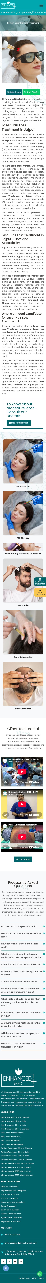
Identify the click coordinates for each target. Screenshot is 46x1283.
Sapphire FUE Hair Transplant (13, 1190)
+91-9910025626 (12, 1234)
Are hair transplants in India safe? (19, 981)
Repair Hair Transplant (10, 1221)
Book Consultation (40, 593)
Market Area (24, 1278)
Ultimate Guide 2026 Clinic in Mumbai (17, 1175)
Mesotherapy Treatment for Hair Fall (23, 553)
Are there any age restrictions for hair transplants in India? (21, 1024)
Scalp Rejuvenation (23, 657)
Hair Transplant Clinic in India (13, 1125)
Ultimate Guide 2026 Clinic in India (16, 1171)
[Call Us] (6, 1268)
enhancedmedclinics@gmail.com (21, 1243)
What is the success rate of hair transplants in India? (18, 1045)
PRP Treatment (23, 486)
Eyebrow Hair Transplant (11, 1217)
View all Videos (23, 859)
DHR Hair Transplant (9, 1186)
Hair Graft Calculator (40, 583)
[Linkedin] (21, 1261)
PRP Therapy (23, 538)
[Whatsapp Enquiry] (39, 1274)
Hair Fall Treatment (23, 708)
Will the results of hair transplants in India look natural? (20, 1035)
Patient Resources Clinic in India (15, 1156)
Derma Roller (23, 605)
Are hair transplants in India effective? (21, 964)
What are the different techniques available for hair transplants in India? (21, 956)
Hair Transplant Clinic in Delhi (13, 1121)
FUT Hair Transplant (9, 1198)
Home (10, 23)
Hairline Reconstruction (11, 1213)
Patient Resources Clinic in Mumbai (16, 1159)
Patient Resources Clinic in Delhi (15, 1152)
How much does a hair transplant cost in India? (21, 973)
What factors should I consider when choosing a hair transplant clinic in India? (20, 1002)
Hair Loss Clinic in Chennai (12, 1132)
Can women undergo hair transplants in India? (21, 1014)
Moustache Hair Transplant (13, 1202)
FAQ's (41, 1278)
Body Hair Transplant (10, 1210)
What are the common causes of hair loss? (21, 935)
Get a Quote (15, 92)
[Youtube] (15, 1261)
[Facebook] (3, 1261)
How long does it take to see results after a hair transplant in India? (20, 990)
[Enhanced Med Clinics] (19, 1077)
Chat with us (32, 92)
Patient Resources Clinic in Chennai (16, 1148)
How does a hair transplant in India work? (19, 945)
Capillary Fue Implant (10, 1194)
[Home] (8, 4)
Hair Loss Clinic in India (10, 1140)
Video (34, 1278)
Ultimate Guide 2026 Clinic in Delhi (16, 1167)
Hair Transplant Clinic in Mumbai (15, 1129)
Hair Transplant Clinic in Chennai (15, 1117)
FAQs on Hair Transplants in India (18, 926)
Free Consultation (19, 423)
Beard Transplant (8, 1206)
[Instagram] (9, 1261)
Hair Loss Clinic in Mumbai (12, 1144)
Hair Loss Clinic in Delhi (10, 1136)
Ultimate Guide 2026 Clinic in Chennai (17, 1163)
